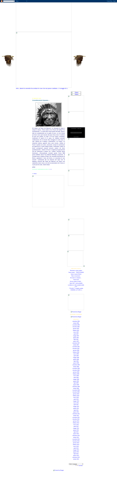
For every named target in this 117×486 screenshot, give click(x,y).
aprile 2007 (76, 334)
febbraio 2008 (76, 352)
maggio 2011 (76, 406)
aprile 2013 (76, 448)
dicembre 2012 (76, 441)
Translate (80, 465)
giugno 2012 (76, 430)
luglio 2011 (76, 410)
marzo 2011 (76, 403)
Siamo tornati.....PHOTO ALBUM (76, 272)
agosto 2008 (76, 363)
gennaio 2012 (76, 421)
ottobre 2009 (76, 388)
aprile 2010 (76, 399)
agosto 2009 (76, 384)
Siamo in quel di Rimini (76, 274)
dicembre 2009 (76, 392)
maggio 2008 (76, 357)
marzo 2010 (76, 397)
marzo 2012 (76, 424)
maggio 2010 (76, 401)
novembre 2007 (76, 346)
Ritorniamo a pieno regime (76, 270)
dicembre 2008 (76, 370)
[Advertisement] (48, 93)
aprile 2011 (76, 404)
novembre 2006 (76, 324)
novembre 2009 (76, 390)
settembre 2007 (76, 343)
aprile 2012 (76, 426)
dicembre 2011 (76, 419)
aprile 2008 (76, 355)
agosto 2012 (76, 433)
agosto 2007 (76, 341)
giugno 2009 (76, 381)
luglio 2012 (76, 432)
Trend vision (76, 279)
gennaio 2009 (76, 372)
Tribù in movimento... (76, 276)
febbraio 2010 (76, 395)
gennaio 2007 (76, 328)
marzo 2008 (76, 353)
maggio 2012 (76, 428)
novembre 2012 (76, 439)
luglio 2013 (76, 453)
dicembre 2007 (76, 348)
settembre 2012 (76, 435)
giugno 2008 (76, 359)
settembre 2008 (76, 364)
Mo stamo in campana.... (76, 277)
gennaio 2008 (76, 350)
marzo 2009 (76, 375)
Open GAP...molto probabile (76, 283)
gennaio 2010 (76, 393)
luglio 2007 (76, 339)
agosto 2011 (76, 412)
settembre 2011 (76, 413)
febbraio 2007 (76, 330)
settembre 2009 (76, 386)
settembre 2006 (76, 321)
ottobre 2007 (76, 344)
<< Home (34, 173)
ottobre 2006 (76, 323)
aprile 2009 (76, 377)
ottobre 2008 (76, 366)
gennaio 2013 (76, 442)
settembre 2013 (76, 457)
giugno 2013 (76, 451)
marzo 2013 (76, 446)
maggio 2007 (76, 335)
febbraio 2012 (76, 422)
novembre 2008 (76, 368)
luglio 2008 (76, 361)
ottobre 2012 (76, 437)
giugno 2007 (76, 337)
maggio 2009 (76, 379)
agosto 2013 (76, 455)
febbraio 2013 (76, 444)
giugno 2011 (76, 408)
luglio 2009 (76, 383)
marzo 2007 (76, 332)
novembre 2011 (76, 417)
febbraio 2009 (76, 374)
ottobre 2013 (76, 459)
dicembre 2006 (76, 326)
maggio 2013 (76, 450)
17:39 (50, 169)
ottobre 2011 (76, 415)
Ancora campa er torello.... (76, 281)
